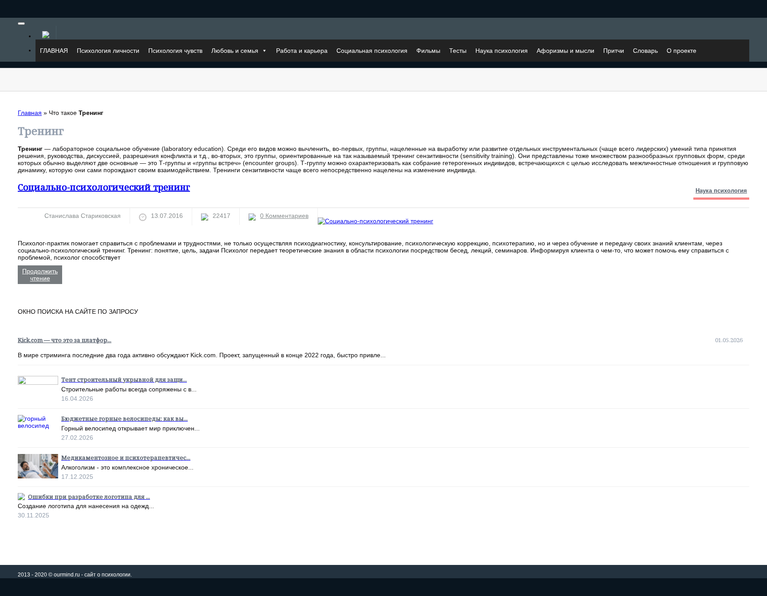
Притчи (613, 50)
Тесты (458, 50)
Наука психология (501, 50)
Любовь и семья (234, 50)
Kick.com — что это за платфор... (64, 340)
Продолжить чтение (40, 275)
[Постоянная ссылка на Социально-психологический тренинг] (375, 221)
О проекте (681, 50)
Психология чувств (175, 50)
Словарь (645, 50)
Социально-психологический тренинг (104, 187)
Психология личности (108, 50)
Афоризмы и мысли (565, 50)
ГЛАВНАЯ (54, 50)
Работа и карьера (302, 50)
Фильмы (428, 50)
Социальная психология (371, 50)
